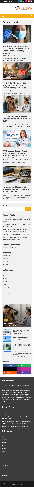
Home (3, 469)
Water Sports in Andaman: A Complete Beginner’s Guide (20, 338)
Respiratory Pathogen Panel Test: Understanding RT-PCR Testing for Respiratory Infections (16, 49)
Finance (5, 281)
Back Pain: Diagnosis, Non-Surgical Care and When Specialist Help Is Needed (15, 85)
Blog (4, 275)
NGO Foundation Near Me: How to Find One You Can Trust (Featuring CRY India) (22, 353)
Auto (4, 273)
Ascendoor (28, 483)
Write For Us (5, 475)
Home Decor (6, 287)
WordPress (20, 484)
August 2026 (6, 255)
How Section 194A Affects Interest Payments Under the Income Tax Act (16, 189)
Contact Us (5, 465)
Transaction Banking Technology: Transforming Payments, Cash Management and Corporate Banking (16, 219)
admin (5, 55)
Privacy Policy (5, 472)
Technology (6, 293)
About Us (4, 462)
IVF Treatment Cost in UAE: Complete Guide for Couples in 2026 (17, 118)
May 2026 (5, 264)
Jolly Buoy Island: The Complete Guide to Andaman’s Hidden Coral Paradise (22, 346)
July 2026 (5, 258)
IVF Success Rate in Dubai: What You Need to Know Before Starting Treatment (15, 153)
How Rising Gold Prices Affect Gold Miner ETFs (16, 234)
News (4, 290)
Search (5, 205)
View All (28, 301)
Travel (4, 296)
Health (4, 114)
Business (5, 278)
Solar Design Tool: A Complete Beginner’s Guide (21, 331)
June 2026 (6, 261)
